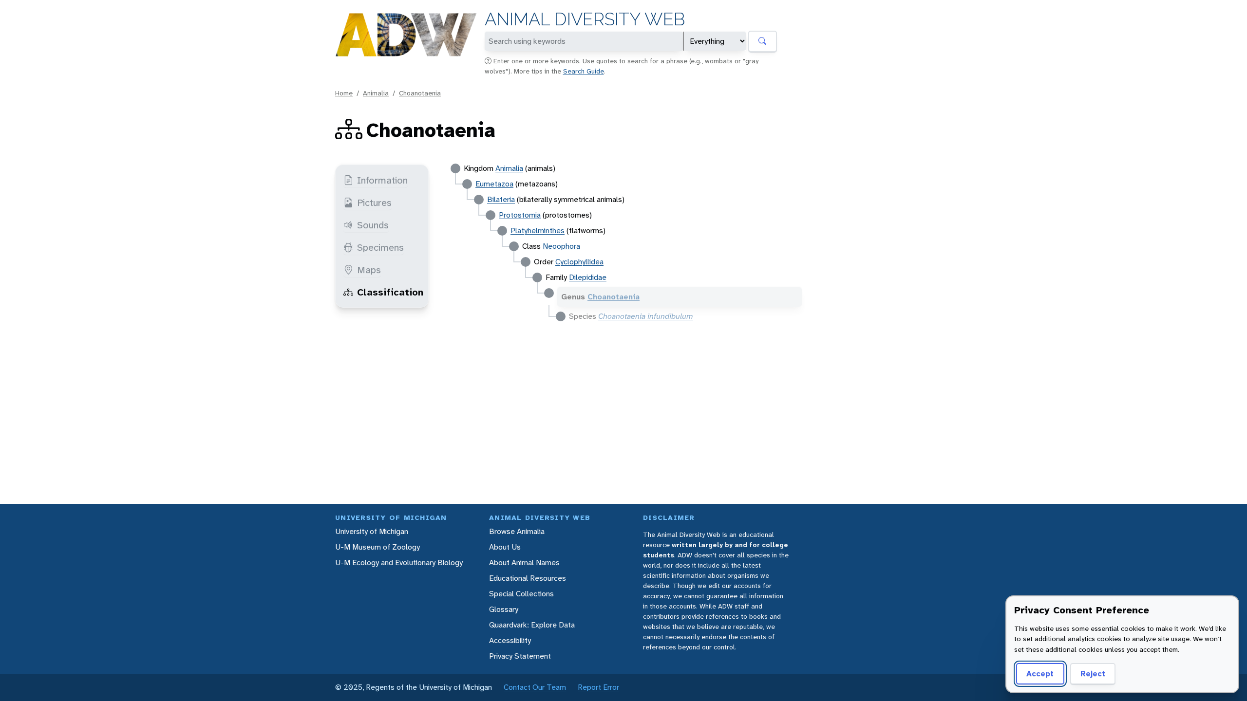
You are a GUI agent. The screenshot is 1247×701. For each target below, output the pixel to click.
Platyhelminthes (537, 230)
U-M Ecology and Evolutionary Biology (399, 562)
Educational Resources (527, 578)
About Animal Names (524, 562)
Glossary (503, 609)
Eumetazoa (494, 184)
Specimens (380, 247)
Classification (390, 292)
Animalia (376, 93)
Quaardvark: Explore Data (532, 625)
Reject (1092, 673)
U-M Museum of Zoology (377, 547)
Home (344, 93)
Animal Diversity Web (585, 19)
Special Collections (521, 594)
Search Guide (583, 71)
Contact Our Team (535, 687)
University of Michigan (371, 531)
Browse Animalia (517, 531)
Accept (1040, 673)
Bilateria (501, 199)
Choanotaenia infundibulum (645, 316)
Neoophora (561, 246)
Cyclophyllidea (579, 262)
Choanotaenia (420, 93)
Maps (369, 269)
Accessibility (510, 640)
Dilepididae (587, 277)
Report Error (598, 687)
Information (382, 180)
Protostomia (520, 215)
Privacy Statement (520, 656)
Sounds (373, 225)
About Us (505, 547)
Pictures (374, 202)
